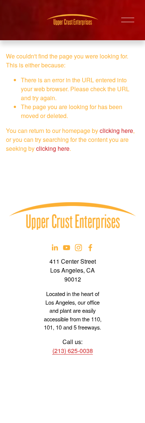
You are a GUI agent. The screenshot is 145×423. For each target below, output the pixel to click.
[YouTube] (66, 247)
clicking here (116, 130)
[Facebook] (90, 247)
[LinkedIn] (54, 247)
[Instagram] (78, 247)
